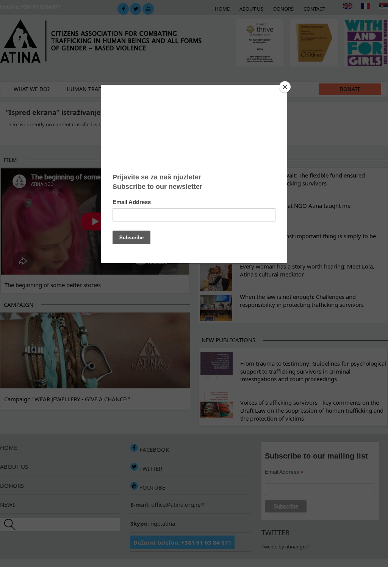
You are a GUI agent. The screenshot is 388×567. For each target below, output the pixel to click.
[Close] (285, 87)
